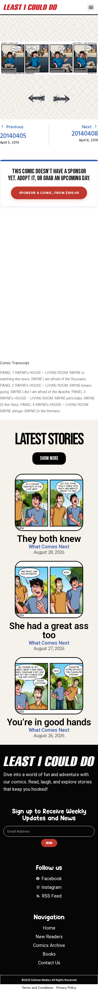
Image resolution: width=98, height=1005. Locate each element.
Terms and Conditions (37, 987)
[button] (91, 7)
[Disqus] (49, 284)
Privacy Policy (66, 987)
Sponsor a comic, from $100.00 (49, 193)
